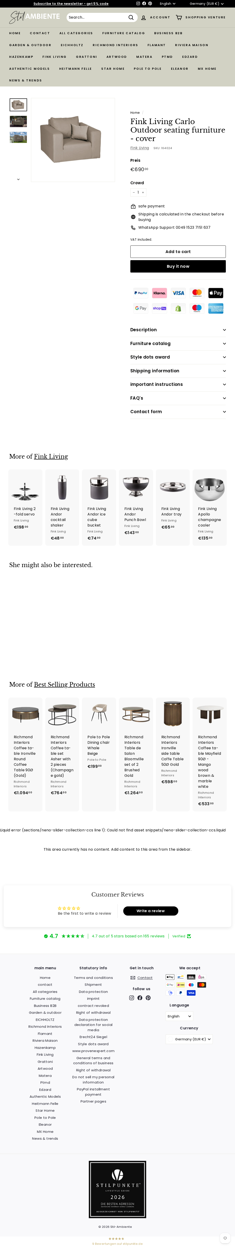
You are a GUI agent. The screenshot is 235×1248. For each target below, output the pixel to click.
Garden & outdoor (30, 45)
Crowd (137, 183)
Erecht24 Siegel (93, 1036)
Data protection (93, 991)
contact (40, 33)
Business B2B (168, 33)
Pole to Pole (148, 69)
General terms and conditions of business (93, 1061)
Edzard (190, 57)
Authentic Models (29, 69)
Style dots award (150, 357)
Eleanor (180, 69)
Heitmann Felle (75, 69)
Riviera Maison (191, 45)
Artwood (116, 57)
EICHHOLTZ (72, 45)
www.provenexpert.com (93, 1050)
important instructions (156, 384)
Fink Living (54, 57)
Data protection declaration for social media (93, 1024)
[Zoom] (73, 140)
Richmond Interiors (115, 45)
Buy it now (178, 266)
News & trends (25, 80)
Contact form (146, 412)
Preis (135, 160)
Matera (144, 57)
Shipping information (154, 371)
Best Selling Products (64, 684)
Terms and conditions (93, 977)
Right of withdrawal (93, 1012)
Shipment (93, 984)
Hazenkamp (21, 57)
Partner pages (93, 1101)
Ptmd (167, 57)
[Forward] (18, 178)
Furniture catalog (123, 33)
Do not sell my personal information (93, 1080)
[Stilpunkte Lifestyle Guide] (117, 1217)
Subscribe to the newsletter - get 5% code (71, 3)
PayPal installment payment (93, 1092)
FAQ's (136, 398)
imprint (93, 998)
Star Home (113, 69)
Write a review (151, 911)
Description (143, 330)
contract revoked (93, 1005)
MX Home (207, 69)
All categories (76, 33)
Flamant (157, 45)
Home (15, 33)
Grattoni (86, 57)
